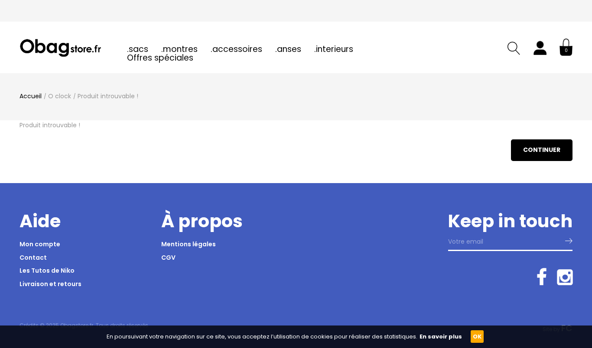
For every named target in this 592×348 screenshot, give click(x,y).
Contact (33, 257)
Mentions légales (188, 244)
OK (477, 336)
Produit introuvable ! (108, 96)
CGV (168, 257)
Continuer (541, 149)
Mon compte (40, 244)
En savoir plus (441, 336)
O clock (59, 96)
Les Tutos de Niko (47, 270)
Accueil (31, 96)
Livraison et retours (50, 284)
